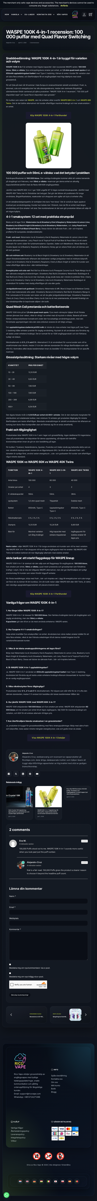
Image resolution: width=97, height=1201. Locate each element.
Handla (15, 14)
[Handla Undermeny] (21, 14)
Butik (53, 1088)
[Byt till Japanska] (55, 1181)
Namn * (12, 896)
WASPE (31, 100)
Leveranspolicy (17, 1134)
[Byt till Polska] (62, 1181)
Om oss (54, 1082)
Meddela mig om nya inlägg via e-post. (26, 976)
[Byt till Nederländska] (20, 1181)
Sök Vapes (62, 14)
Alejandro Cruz (27, 753)
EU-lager (29, 14)
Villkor (14, 1141)
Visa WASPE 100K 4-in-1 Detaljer (48, 737)
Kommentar (15, 929)
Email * (12, 907)
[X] (16, 774)
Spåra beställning (59, 1075)
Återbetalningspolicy (20, 1131)
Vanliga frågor (17, 1128)
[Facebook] (9, 774)
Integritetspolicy (18, 1137)
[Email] (37, 774)
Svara (84, 841)
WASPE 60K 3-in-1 (69, 100)
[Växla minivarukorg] (90, 14)
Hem (7, 14)
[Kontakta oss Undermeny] (54, 14)
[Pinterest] (30, 774)
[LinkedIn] (23, 774)
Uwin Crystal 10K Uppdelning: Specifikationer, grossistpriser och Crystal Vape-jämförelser (18, 811)
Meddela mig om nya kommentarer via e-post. (29, 968)
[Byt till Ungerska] (41, 1181)
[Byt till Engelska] (27, 1181)
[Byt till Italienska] (48, 1181)
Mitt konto (55, 1085)
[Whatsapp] (6, 1195)
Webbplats (14, 918)
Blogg (53, 1092)
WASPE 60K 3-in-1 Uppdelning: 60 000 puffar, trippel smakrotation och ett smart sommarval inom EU (48, 811)
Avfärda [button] (64, 5)
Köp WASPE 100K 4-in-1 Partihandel (48, 115)
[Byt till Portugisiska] (77, 1181)
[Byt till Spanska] (69, 1181)
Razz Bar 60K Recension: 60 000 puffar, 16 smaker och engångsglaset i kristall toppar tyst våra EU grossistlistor (77, 791)
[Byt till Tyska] (34, 1181)
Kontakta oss (44, 14)
